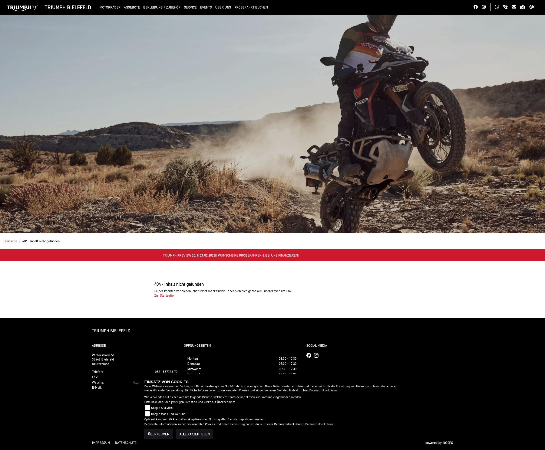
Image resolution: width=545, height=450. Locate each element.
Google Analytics (162, 408)
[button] (111, 7)
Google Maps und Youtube (168, 414)
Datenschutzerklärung (323, 390)
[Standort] (524, 7)
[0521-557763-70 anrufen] (507, 7)
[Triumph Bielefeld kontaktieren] (516, 7)
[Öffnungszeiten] (499, 7)
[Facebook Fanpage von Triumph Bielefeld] (477, 7)
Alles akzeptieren (194, 434)
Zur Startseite (164, 295)
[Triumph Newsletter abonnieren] (533, 7)
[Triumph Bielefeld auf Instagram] (486, 7)
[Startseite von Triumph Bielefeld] (22, 8)
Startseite (10, 241)
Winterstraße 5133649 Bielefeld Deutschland (103, 359)
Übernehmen (158, 434)
